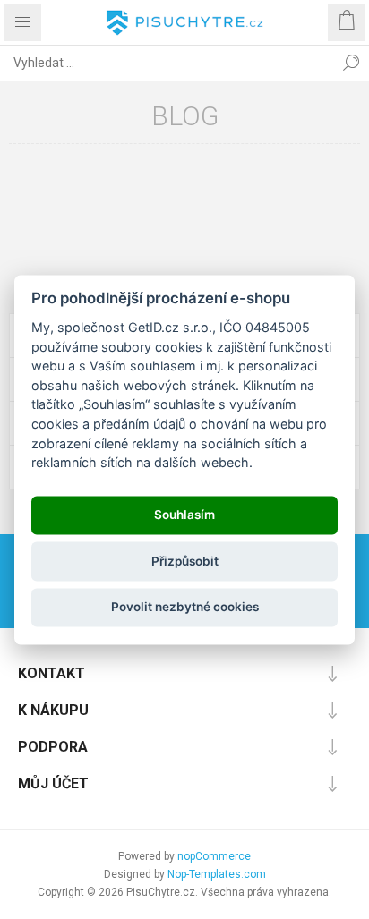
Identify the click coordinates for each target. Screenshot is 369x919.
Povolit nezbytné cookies (185, 607)
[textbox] (166, 63)
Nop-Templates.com (216, 874)
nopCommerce (214, 856)
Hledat (351, 63)
